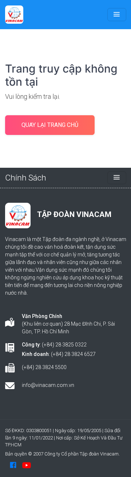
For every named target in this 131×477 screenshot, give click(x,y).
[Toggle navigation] (116, 14)
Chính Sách (25, 177)
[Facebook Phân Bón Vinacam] (13, 465)
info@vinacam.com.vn (48, 385)
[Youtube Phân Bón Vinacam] (26, 465)
